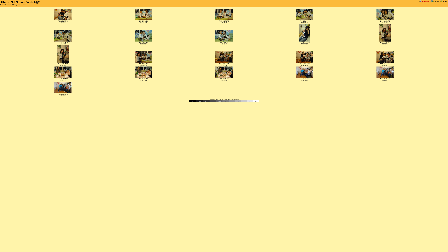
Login (444, 1)
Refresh (435, 1)
